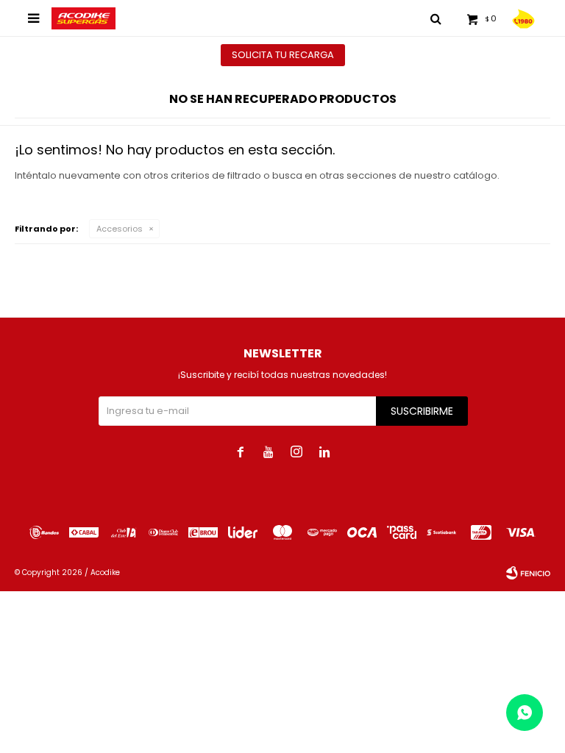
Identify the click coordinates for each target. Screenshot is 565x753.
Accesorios (119, 229)
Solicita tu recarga (283, 55)
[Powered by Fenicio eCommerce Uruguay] (528, 573)
